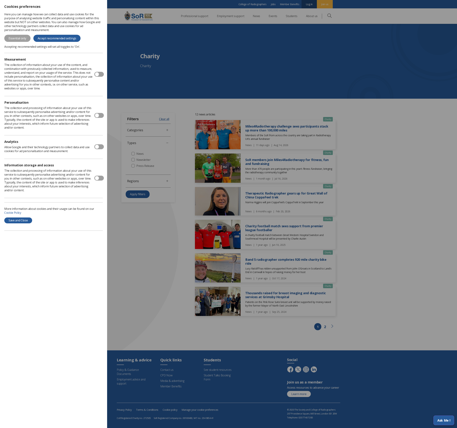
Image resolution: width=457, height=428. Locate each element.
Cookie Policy (12, 213)
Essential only (17, 38)
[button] (443, 420)
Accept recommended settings (57, 38)
